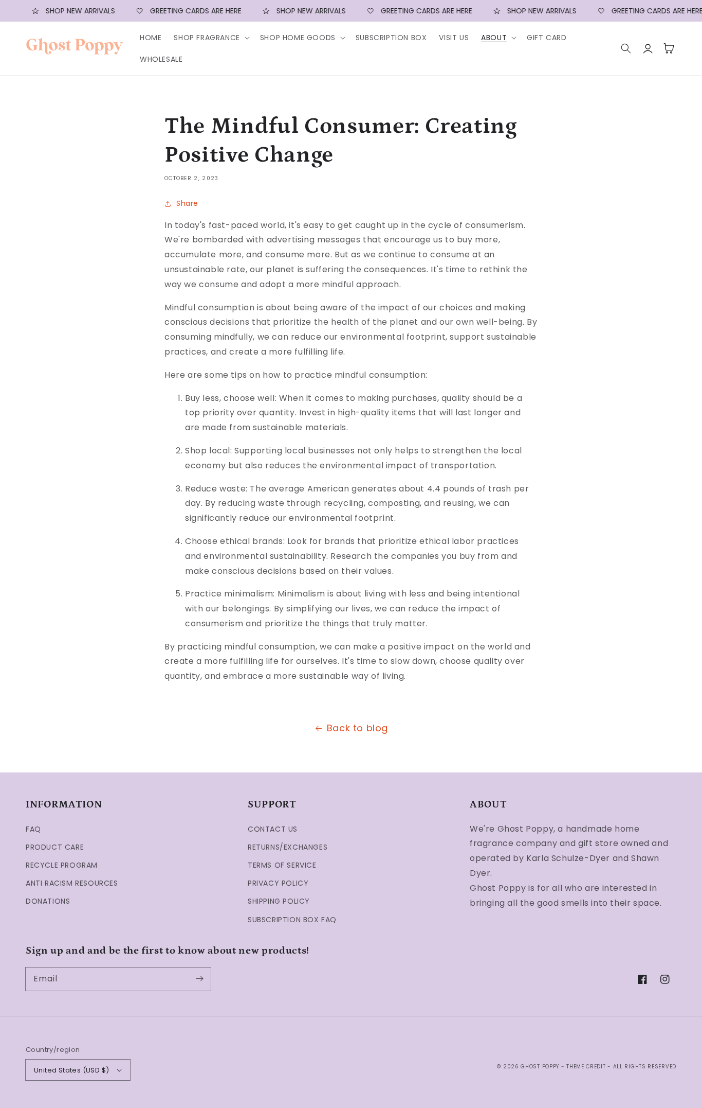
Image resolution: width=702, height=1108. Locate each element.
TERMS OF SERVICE (282, 865)
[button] (210, 37)
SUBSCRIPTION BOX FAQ (292, 919)
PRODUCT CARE (55, 847)
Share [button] (187, 203)
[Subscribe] (199, 979)
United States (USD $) (71, 1070)
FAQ (33, 829)
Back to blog (357, 728)
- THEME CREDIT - (587, 1066)
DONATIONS (48, 901)
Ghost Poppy (540, 1066)
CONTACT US (273, 829)
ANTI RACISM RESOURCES (72, 883)
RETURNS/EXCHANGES (287, 847)
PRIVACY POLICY (278, 883)
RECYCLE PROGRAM (62, 865)
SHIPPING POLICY (279, 901)
